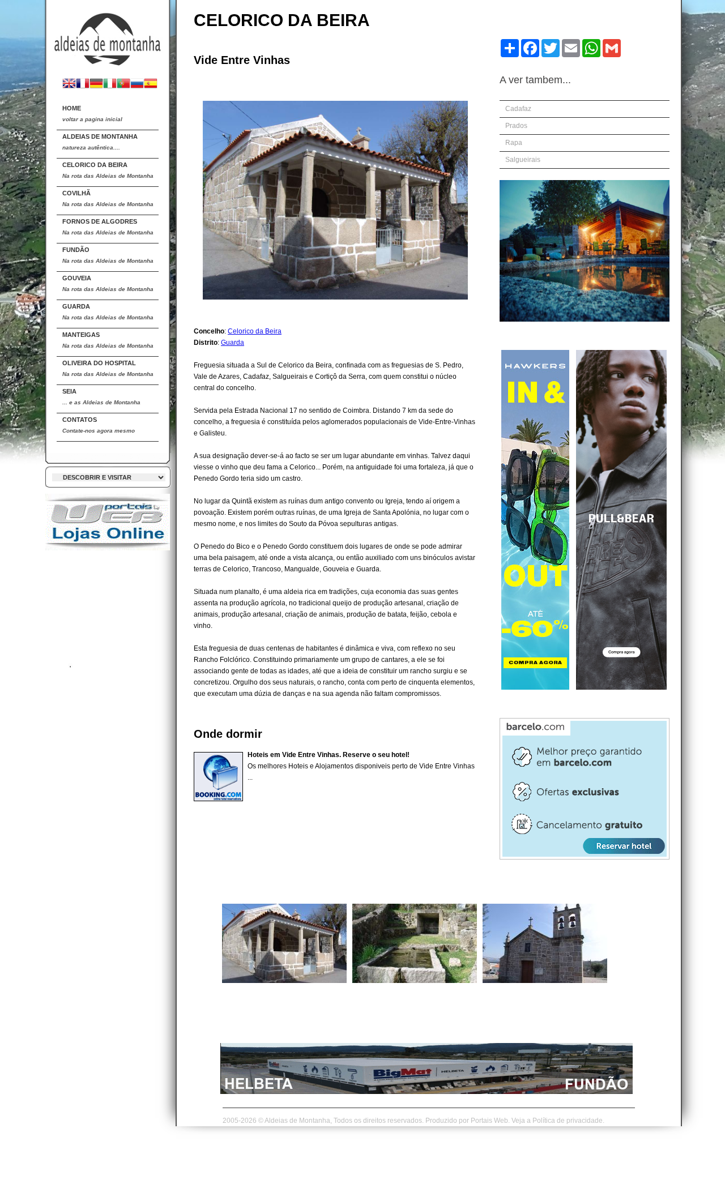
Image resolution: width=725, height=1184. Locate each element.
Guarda (107, 311)
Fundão (107, 255)
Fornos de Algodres (107, 227)
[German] (96, 84)
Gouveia (107, 283)
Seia (101, 396)
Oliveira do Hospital (107, 368)
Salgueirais (522, 160)
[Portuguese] (123, 84)
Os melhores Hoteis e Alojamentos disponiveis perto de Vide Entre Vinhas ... (361, 766)
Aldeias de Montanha (100, 142)
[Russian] (137, 84)
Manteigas (107, 340)
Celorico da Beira (107, 170)
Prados (516, 126)
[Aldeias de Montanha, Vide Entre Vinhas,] (107, 35)
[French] (82, 84)
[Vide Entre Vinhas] (284, 981)
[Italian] (110, 84)
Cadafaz (518, 109)
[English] (69, 84)
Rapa (513, 143)
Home (92, 113)
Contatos (98, 425)
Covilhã (107, 198)
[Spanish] (150, 84)
